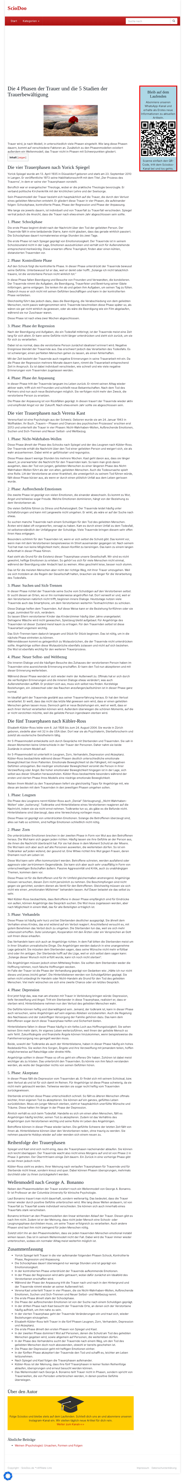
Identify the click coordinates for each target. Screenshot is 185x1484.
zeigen (21, 157)
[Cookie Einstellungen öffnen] (8, 1479)
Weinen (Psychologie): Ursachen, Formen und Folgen (49, 1445)
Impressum (143, 1467)
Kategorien (30, 21)
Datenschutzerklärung (164, 1467)
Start (14, 21)
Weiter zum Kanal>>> (70, 1424)
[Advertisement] (92, 52)
